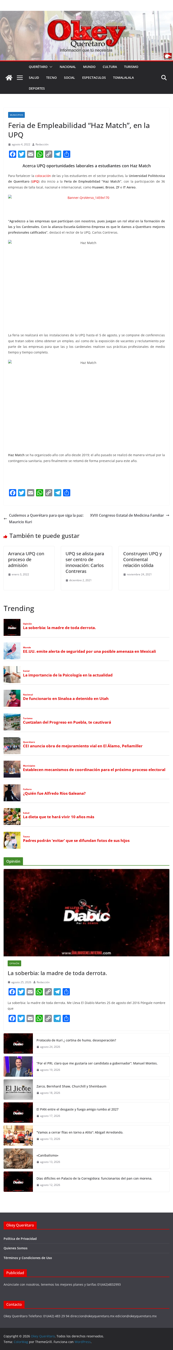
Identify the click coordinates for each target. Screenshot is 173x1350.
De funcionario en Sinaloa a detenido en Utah (66, 698)
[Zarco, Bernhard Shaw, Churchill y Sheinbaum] (18, 1089)
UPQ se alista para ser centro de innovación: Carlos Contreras (85, 562)
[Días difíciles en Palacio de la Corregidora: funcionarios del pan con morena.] (18, 1181)
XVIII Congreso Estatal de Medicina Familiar (127, 515)
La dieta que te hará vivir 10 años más (58, 817)
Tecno (51, 77)
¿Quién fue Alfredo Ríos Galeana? (54, 793)
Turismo (131, 67)
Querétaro (38, 67)
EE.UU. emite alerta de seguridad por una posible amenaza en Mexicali (89, 651)
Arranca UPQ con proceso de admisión (26, 559)
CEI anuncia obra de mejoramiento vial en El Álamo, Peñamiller (83, 746)
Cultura (110, 67)
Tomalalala (123, 77)
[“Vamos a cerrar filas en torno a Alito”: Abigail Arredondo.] (18, 1135)
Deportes (37, 88)
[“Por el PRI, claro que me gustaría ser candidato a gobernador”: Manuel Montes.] (18, 1066)
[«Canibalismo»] (18, 1158)
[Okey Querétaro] (86, 14)
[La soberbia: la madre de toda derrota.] (86, 912)
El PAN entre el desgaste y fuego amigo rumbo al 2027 (77, 1109)
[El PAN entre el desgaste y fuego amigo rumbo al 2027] (18, 1112)
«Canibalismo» (47, 1155)
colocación (43, 176)
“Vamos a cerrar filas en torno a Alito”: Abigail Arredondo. (79, 1132)
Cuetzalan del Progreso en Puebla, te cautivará (67, 722)
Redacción (42, 144)
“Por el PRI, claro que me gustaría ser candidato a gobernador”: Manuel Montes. (97, 1063)
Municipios (16, 114)
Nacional (68, 67)
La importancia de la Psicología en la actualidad (68, 675)
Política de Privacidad (20, 1238)
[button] (50, 67)
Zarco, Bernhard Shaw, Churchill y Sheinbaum (71, 1086)
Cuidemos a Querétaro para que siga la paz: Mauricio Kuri (46, 518)
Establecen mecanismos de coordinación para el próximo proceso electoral (94, 769)
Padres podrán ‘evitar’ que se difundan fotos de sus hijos (76, 840)
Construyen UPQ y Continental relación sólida (142, 559)
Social (69, 77)
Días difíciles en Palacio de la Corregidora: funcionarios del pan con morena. (94, 1178)
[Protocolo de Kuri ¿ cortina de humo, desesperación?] (18, 1043)
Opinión (27, 623)
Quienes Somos (15, 1248)
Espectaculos (94, 77)
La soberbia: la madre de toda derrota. (59, 627)
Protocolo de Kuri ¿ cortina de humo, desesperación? (76, 1040)
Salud (34, 77)
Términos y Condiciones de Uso (28, 1258)
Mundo (89, 67)
